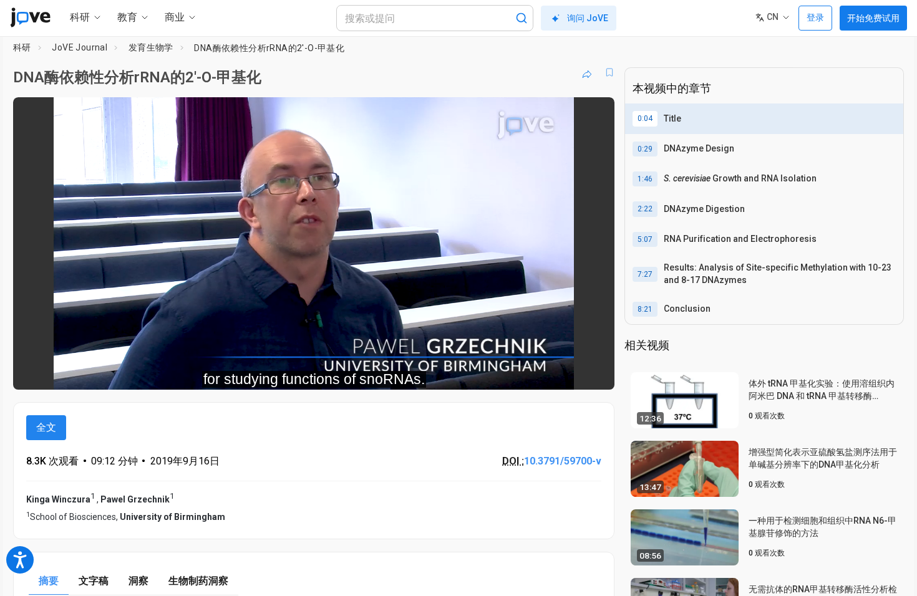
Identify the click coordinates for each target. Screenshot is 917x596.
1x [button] (540, 372)
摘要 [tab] (49, 581)
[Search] (521, 18)
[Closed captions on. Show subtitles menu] (566, 371)
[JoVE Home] (30, 17)
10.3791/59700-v (562, 461)
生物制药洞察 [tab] (198, 581)
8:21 (645, 309)
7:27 (645, 274)
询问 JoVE (587, 18)
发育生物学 (151, 47)
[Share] (587, 72)
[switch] (468, 371)
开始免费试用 (873, 18)
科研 (22, 47)
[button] (594, 114)
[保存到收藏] (609, 72)
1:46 (645, 179)
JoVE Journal (79, 47)
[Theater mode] (594, 371)
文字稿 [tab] (94, 581)
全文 (46, 427)
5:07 (645, 239)
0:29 (645, 149)
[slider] (245, 372)
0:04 (645, 118)
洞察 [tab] (138, 581)
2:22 (645, 208)
